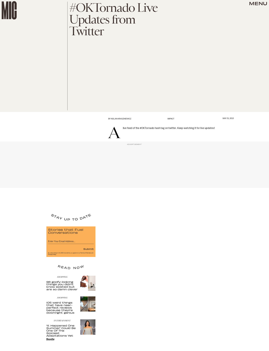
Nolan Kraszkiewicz (121, 119)
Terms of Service (85, 253)
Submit (88, 248)
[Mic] (9, 10)
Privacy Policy (52, 254)
